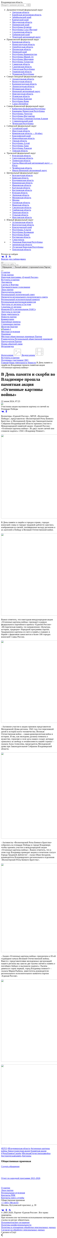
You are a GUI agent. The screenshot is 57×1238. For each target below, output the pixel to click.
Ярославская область (22, 217)
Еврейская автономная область (26, 15)
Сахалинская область (22, 32)
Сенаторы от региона (11, 307)
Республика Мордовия (22, 59)
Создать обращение (10, 1166)
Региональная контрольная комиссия (18, 302)
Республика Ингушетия (23, 116)
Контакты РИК (8, 1195)
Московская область (21, 197)
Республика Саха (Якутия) (24, 29)
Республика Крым (20, 234)
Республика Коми (20, 101)
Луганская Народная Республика (27, 247)
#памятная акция (38, 1151)
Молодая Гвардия (9, 326)
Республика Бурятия (21, 27)
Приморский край (20, 24)
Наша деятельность (10, 314)
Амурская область (20, 12)
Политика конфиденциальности (16, 1225)
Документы (6, 282)
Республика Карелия (22, 99)
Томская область (20, 150)
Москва (15, 200)
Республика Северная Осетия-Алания (30, 118)
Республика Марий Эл (22, 57)
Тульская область (20, 215)
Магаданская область (22, 22)
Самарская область (21, 64)
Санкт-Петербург (20, 104)
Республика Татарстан (22, 62)
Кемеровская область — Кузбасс (27, 133)
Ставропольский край (22, 121)
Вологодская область (22, 81)
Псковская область (21, 96)
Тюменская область (21, 160)
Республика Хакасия (22, 148)
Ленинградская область (23, 86)
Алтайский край (20, 128)
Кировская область (21, 42)
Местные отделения (10, 331)
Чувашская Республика (23, 74)
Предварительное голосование (15, 287)
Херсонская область (21, 249)
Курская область (20, 192)
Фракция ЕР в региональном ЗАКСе (18, 309)
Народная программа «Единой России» (19, 277)
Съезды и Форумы (10, 284)
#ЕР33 (4, 1148)
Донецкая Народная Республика (27, 242)
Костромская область (22, 190)
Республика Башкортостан (24, 54)
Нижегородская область (23, 44)
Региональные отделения (13, 1193)
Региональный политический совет (18, 294)
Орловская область (21, 202)
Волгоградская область (23, 225)
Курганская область (21, 155)
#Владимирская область (19, 1148)
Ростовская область (21, 237)
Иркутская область (21, 131)
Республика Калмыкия (23, 232)
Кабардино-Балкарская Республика (28, 108)
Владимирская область (23, 180)
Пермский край (19, 52)
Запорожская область (22, 244)
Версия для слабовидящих (13, 259)
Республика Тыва (20, 146)
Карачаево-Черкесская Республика (28, 111)
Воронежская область (22, 183)
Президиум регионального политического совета (24, 297)
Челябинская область (22, 168)
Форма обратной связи (12, 344)
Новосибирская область (23, 138)
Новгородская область (22, 94)
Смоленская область (21, 207)
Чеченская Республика (22, 123)
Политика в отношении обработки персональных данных (28, 1227)
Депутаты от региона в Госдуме (16, 304)
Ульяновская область (22, 71)
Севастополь (18, 239)
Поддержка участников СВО (14, 360)
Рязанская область (20, 205)
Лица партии (7, 289)
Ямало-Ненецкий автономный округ (29, 170)
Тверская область (20, 212)
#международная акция (19, 1151)
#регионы (26, 1156)
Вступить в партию (10, 280)
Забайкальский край (21, 17)
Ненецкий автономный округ (26, 91)
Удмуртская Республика (23, 69)
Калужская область (21, 188)
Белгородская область (22, 175)
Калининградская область (24, 84)
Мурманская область (22, 89)
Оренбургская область (22, 47)
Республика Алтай (21, 143)
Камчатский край (20, 20)
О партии (5, 272)
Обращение (7, 267)
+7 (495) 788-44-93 (9, 1202)
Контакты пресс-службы (12, 1198)
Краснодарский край (22, 227)
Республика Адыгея (21, 230)
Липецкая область (20, 195)
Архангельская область (23, 79)
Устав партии (7, 275)
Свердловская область (22, 158)
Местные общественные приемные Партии (21, 336)
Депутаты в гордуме (10, 312)
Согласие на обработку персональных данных (23, 1230)
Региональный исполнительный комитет (20, 299)
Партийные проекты (11, 322)
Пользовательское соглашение (15, 1222)
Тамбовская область (21, 210)
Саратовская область (22, 66)
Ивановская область (21, 185)
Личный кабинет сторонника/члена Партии (32, 267)
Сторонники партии (10, 324)
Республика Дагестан (22, 113)
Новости (32, 362)
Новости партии (9, 317)
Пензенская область (21, 49)
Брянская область (20, 178)
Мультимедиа (7, 346)
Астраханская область (22, 222)
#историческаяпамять (11, 1156)
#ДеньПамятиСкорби (11, 1153)
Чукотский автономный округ (26, 37)
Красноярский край (21, 136)
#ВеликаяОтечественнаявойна (36, 1153)
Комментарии (7, 319)
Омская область (19, 141)
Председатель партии (11, 292)
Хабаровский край (21, 34)
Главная (5, 362)
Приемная (6, 334)
